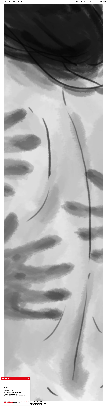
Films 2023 (40, 401)
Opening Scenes (47, 401)
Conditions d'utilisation (8, 402)
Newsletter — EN (12, 391)
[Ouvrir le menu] (2, 2)
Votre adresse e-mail (7, 382)
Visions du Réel (32, 401)
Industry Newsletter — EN (14, 395)
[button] (29, 202)
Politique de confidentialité (23, 401)
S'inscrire (5, 399)
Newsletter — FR (13, 388)
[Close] (28, 378)
